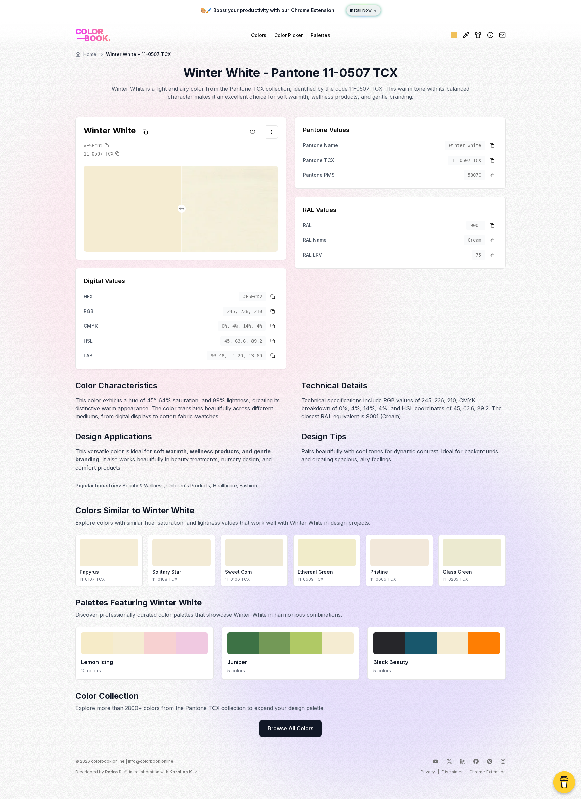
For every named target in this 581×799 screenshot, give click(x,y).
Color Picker (288, 35)
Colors (258, 35)
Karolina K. (181, 771)
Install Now (361, 10)
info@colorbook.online (150, 761)
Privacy (428, 771)
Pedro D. (114, 771)
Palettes (320, 35)
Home (89, 54)
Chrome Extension (487, 771)
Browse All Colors (290, 728)
